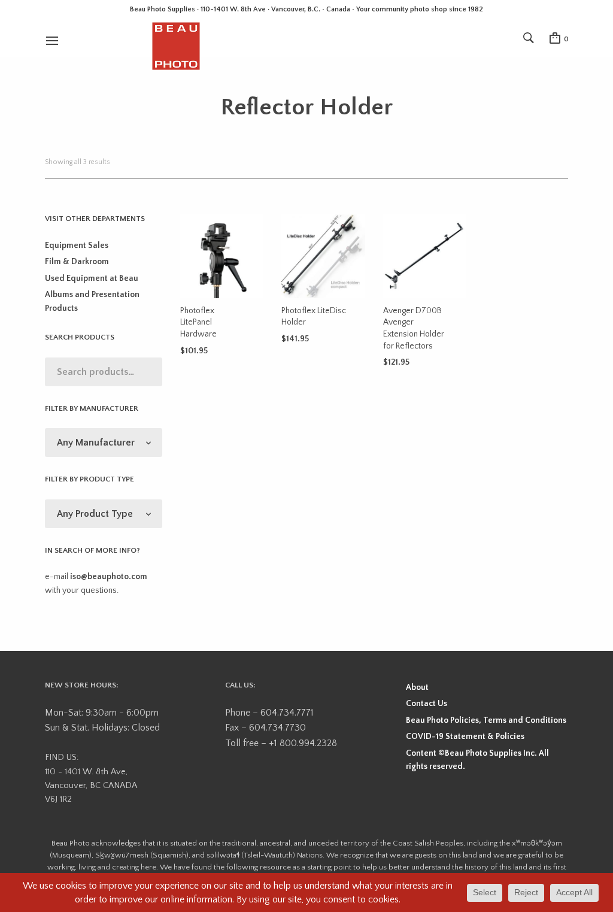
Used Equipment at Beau (91, 278)
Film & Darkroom (77, 261)
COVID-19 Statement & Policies (465, 736)
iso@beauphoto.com (108, 576)
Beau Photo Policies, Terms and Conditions (486, 720)
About (417, 687)
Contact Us (426, 703)
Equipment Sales (76, 245)
